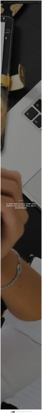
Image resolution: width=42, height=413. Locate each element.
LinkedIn (36, 1)
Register (34, 1)
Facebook (37, 1)
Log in (31, 1)
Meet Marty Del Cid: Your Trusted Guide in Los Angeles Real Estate (24, 2)
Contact (39, 2)
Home (5, 2)
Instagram (39, 1)
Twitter (38, 1)
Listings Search (9, 2)
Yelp (40, 1)
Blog (36, 2)
